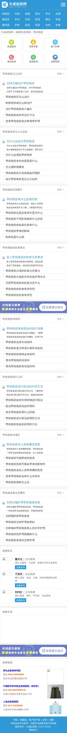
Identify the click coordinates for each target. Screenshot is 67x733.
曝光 (47, 19)
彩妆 (27, 25)
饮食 (58, 25)
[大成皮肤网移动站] (14, 5)
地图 (51, 719)
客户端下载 (34, 719)
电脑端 (23, 719)
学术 (47, 13)
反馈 (45, 719)
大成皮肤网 (7, 32)
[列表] (63, 5)
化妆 (47, 25)
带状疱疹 (38, 32)
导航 (15, 719)
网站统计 (33, 729)
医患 (37, 19)
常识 (17, 19)
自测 (58, 13)
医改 (58, 19)
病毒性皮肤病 (23, 32)
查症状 (6, 19)
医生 (37, 13)
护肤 (17, 25)
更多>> (60, 73)
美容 (37, 25)
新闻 (27, 13)
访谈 (27, 19)
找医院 (6, 13)
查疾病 (6, 25)
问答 (17, 13)
